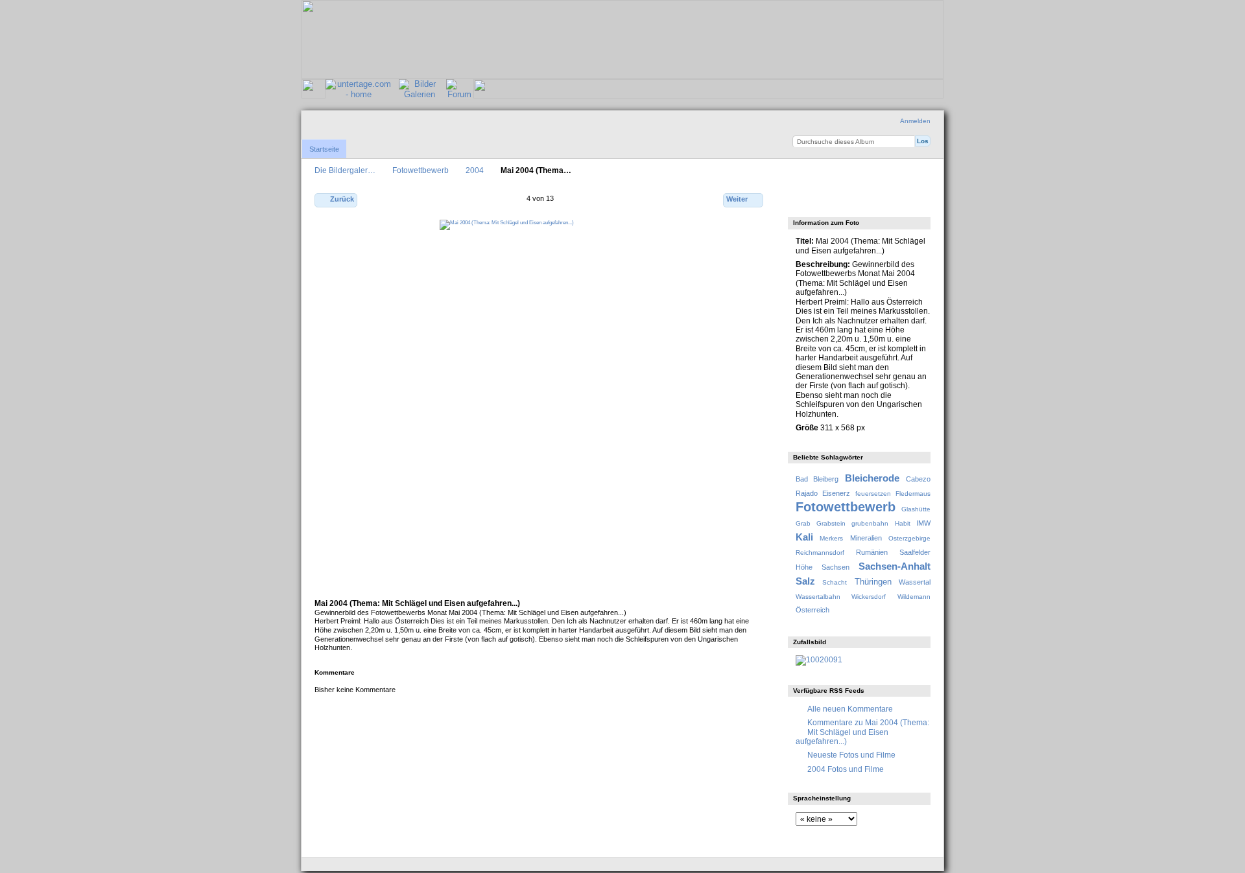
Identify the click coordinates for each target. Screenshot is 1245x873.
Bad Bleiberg (817, 479)
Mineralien (866, 538)
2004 (475, 170)
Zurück (342, 199)
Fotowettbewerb (420, 170)
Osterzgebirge (909, 538)
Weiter (737, 199)
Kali (804, 536)
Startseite (324, 149)
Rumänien (872, 552)
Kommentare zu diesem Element (830, 201)
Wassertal (915, 582)
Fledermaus (913, 493)
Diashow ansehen (858, 201)
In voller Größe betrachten (802, 201)
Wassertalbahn (818, 596)
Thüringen (873, 582)
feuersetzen (873, 493)
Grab (803, 523)
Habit (902, 523)
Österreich (812, 610)
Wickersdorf (868, 596)
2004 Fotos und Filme (845, 769)
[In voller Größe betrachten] (540, 404)
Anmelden (915, 120)
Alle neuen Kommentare (850, 708)
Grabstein (831, 523)
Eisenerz (836, 493)
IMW (923, 523)
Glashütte (916, 509)
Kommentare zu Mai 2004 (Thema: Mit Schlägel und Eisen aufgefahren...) (862, 731)
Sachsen (835, 567)
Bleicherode (872, 477)
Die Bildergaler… (344, 170)
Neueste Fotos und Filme (851, 755)
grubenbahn (869, 523)
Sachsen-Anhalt (895, 566)
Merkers (831, 538)
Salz (805, 581)
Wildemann (914, 596)
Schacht (834, 582)
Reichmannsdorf (820, 552)
